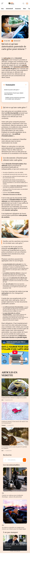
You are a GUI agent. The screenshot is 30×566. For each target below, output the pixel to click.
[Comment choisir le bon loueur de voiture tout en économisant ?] (15, 411)
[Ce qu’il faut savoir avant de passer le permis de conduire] (15, 436)
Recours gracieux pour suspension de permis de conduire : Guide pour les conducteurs (15, 545)
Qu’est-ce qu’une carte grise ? (11, 90)
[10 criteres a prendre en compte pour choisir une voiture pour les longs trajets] (15, 511)
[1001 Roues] (11, 3)
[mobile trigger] (3, 3)
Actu (2, 400)
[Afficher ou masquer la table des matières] (20, 85)
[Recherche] (23, 3)
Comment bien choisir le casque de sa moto (14, 398)
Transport (4, 425)
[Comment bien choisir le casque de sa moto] (15, 387)
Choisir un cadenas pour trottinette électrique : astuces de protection (12, 496)
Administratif (17, 41)
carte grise (6, 58)
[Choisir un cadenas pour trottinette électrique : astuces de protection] (15, 479)
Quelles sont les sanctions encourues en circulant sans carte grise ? (15, 98)
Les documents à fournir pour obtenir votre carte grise (13, 93)
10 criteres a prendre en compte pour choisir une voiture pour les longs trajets (14, 528)
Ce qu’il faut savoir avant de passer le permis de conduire (14, 447)
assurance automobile (21, 67)
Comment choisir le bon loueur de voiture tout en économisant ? (15, 422)
